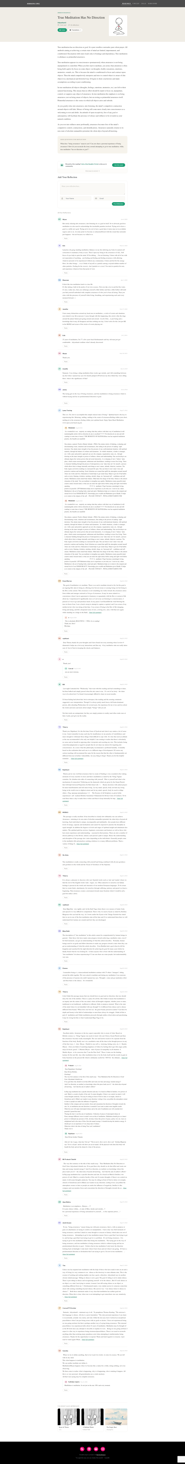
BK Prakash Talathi (69, 1159)
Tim (64, 1265)
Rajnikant (66, 770)
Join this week (118, 165)
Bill (64, 684)
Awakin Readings (64, 12)
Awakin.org (33, 4)
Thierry (65, 727)
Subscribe (152, 3)
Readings (126, 3)
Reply (66, 238)
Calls (143, 3)
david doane (67, 1223)
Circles (135, 3)
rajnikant (66, 638)
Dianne (65, 968)
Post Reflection (118, 204)
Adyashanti (62, 23)
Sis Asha (65, 855)
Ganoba (65, 1351)
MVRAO (65, 812)
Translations (75, 30)
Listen (63, 30)
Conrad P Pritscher (69, 1308)
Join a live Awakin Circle (89, 164)
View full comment (95, 612)
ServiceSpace (100, 1455)
